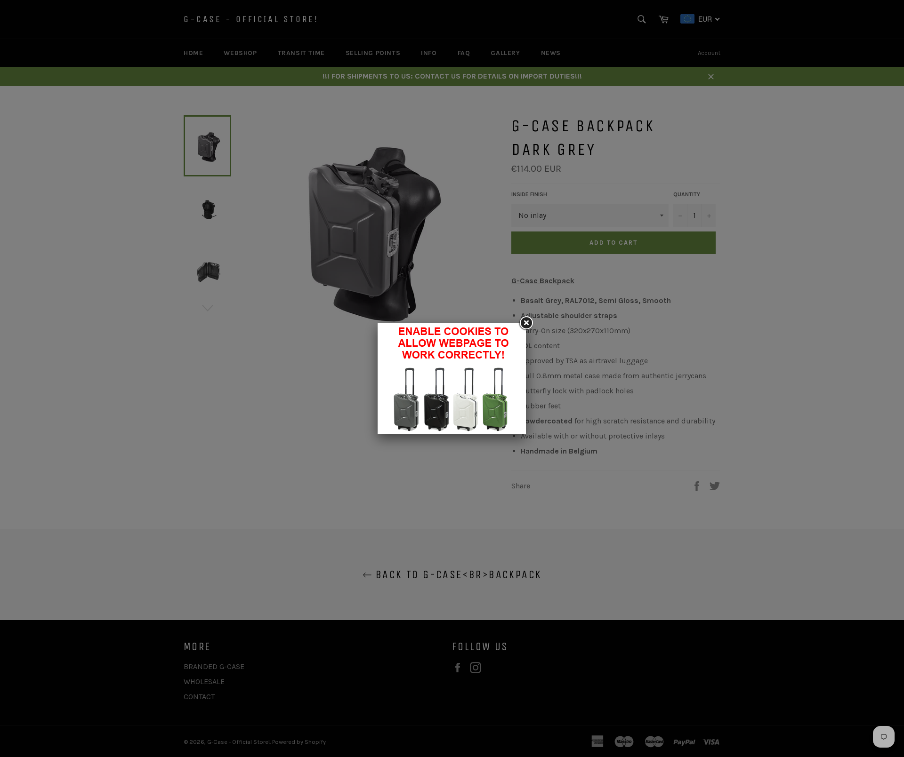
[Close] (525, 323)
